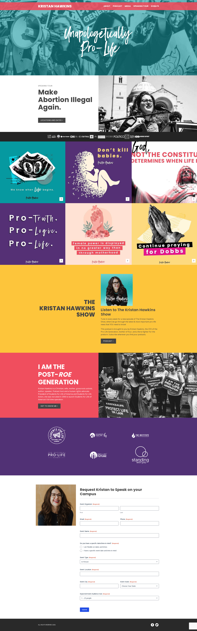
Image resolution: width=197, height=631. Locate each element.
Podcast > (108, 341)
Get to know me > (49, 406)
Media (128, 6)
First (81, 512)
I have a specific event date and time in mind (100, 550)
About (107, 6)
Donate (155, 6)
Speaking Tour (140, 6)
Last (121, 512)
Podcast (117, 6)
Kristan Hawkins (55, 6)
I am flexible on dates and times (95, 547)
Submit (84, 610)
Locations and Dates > (52, 120)
